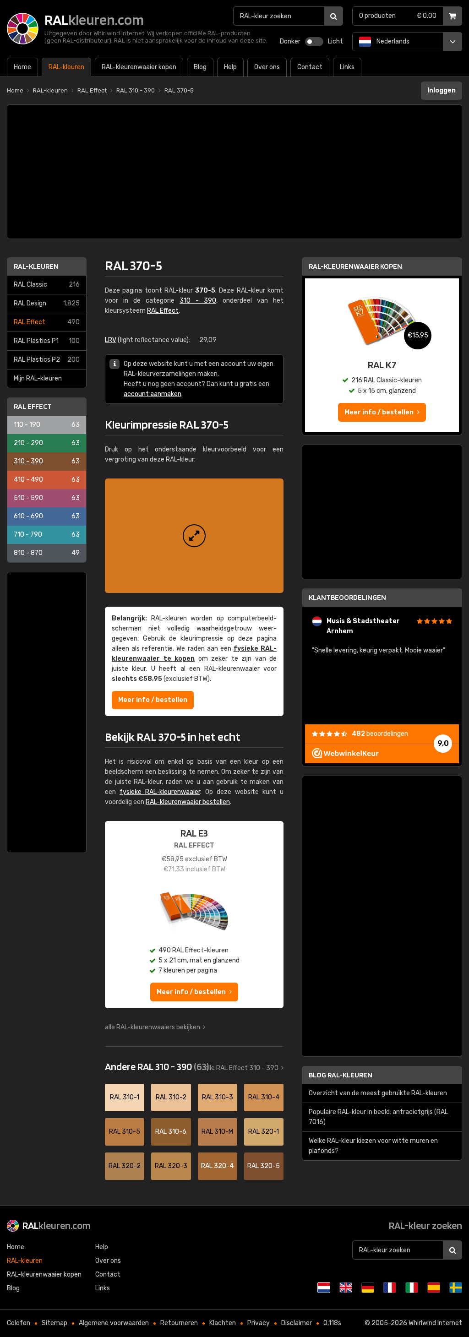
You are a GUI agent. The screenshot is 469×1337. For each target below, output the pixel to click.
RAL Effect (47, 322)
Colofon (18, 1323)
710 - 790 (47, 534)
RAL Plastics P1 (47, 341)
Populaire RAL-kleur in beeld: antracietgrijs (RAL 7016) (378, 1117)
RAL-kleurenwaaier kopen (355, 266)
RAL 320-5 (263, 1166)
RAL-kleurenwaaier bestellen (188, 802)
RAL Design (47, 303)
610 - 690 (47, 516)
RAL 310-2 (171, 1097)
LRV (110, 340)
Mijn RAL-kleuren (38, 378)
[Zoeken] (333, 16)
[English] (345, 1287)
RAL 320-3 (171, 1166)
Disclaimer (296, 1323)
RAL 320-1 (263, 1132)
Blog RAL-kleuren (340, 1075)
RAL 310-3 (217, 1097)
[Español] (433, 1287)
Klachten (222, 1323)
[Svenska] (455, 1287)
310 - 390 (47, 461)
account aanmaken (152, 394)
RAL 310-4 (263, 1097)
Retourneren (179, 1323)
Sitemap (54, 1323)
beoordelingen (380, 734)
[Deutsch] (367, 1287)
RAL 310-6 (170, 1132)
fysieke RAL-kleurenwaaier (160, 792)
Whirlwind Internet (435, 1323)
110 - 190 (47, 425)
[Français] (389, 1287)
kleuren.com (56, 1225)
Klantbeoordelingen (347, 597)
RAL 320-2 (125, 1166)
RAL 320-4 (217, 1166)
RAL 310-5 (124, 1132)
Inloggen (441, 90)
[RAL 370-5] (194, 535)
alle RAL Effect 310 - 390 (241, 1068)
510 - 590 (47, 498)
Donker (290, 41)
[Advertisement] (234, 172)
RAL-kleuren (36, 266)
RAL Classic (47, 284)
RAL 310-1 (124, 1097)
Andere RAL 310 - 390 (157, 1066)
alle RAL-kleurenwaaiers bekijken (152, 1027)
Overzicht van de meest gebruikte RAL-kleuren (378, 1093)
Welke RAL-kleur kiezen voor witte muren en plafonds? (373, 1146)
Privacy (258, 1323)
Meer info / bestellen (152, 700)
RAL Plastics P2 (47, 360)
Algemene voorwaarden (114, 1323)
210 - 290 (47, 443)
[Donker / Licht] (314, 41)
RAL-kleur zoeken (425, 1225)
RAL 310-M (217, 1132)
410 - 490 (47, 480)
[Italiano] (411, 1287)
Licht (335, 41)
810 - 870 (47, 553)
